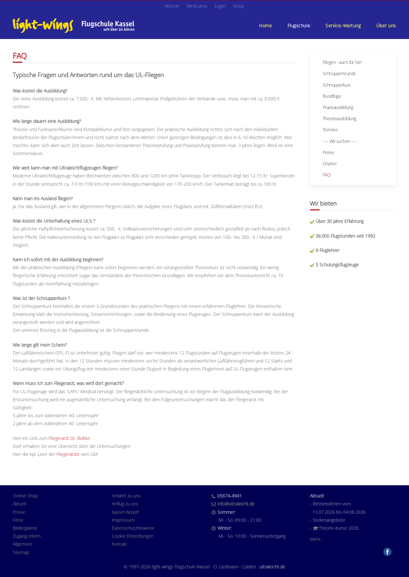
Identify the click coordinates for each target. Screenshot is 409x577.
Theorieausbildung (339, 118)
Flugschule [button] (299, 25)
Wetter (172, 6)
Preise (328, 152)
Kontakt (119, 544)
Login (220, 6)
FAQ (326, 175)
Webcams (197, 6)
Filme (18, 520)
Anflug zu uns (125, 504)
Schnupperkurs (337, 85)
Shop (238, 6)
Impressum (123, 520)
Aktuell (19, 504)
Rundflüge (332, 96)
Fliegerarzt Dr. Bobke (69, 438)
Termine (330, 130)
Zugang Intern (27, 536)
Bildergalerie (25, 528)
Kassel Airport (125, 512)
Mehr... (316, 539)
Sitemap (21, 552)
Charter (329, 163)
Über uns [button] (386, 25)
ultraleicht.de (272, 567)
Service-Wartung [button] (343, 25)
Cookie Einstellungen (133, 536)
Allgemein (22, 544)
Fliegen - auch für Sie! (342, 62)
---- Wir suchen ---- (340, 141)
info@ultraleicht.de (236, 504)
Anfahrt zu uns (126, 496)
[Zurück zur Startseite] (73, 25)
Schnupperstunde (339, 73)
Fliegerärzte (68, 454)
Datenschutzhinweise (133, 528)
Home (265, 25)
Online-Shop (25, 496)
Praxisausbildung (338, 107)
